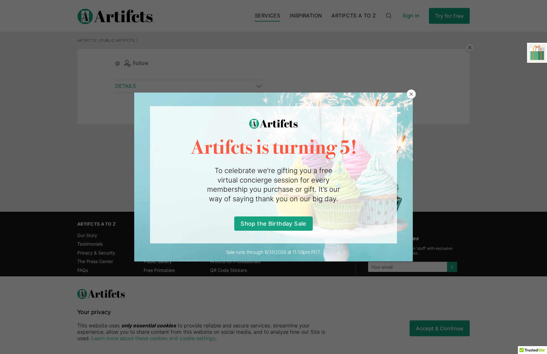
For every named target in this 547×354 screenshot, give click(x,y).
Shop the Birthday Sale (273, 223)
